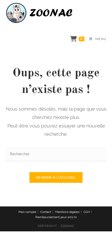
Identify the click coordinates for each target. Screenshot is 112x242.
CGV (87, 212)
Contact (45, 212)
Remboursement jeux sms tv (56, 217)
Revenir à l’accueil (56, 177)
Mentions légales (67, 212)
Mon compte (27, 212)
